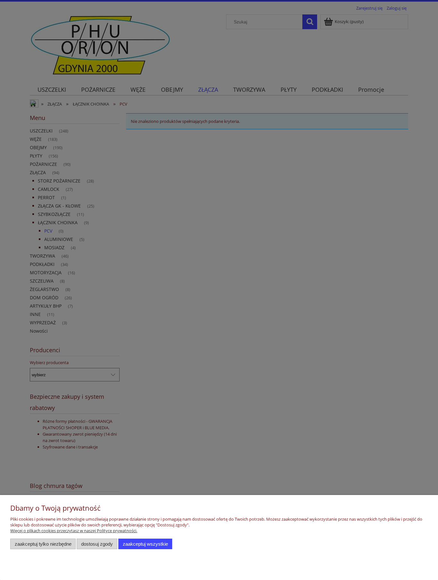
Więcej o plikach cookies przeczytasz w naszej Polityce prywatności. (73, 530)
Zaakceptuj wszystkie (145, 544)
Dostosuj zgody (97, 544)
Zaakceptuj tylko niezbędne (43, 544)
